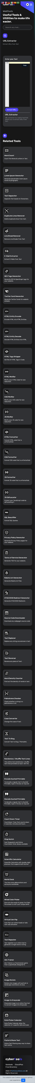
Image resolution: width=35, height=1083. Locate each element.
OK (23, 1080)
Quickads (9, 1065)
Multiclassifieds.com (18, 1071)
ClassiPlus (19, 1065)
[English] (2, 3)
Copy (24, 65)
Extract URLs (11, 110)
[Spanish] (15, 3)
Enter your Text (11, 59)
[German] (8, 3)
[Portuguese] (18, 3)
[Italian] (12, 3)
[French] (5, 3)
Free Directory (11, 1067)
